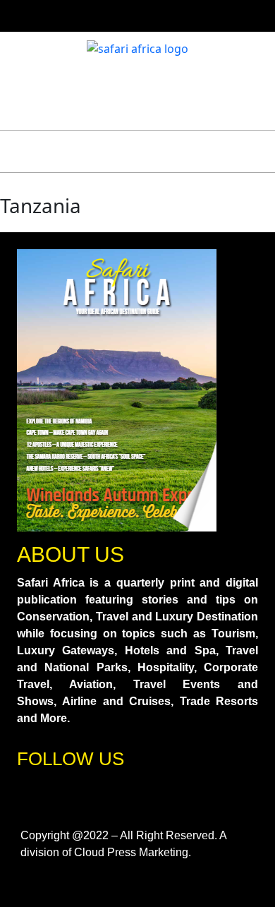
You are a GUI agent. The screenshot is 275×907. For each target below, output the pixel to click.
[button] (41, 151)
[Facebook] (34, 794)
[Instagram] (76, 794)
